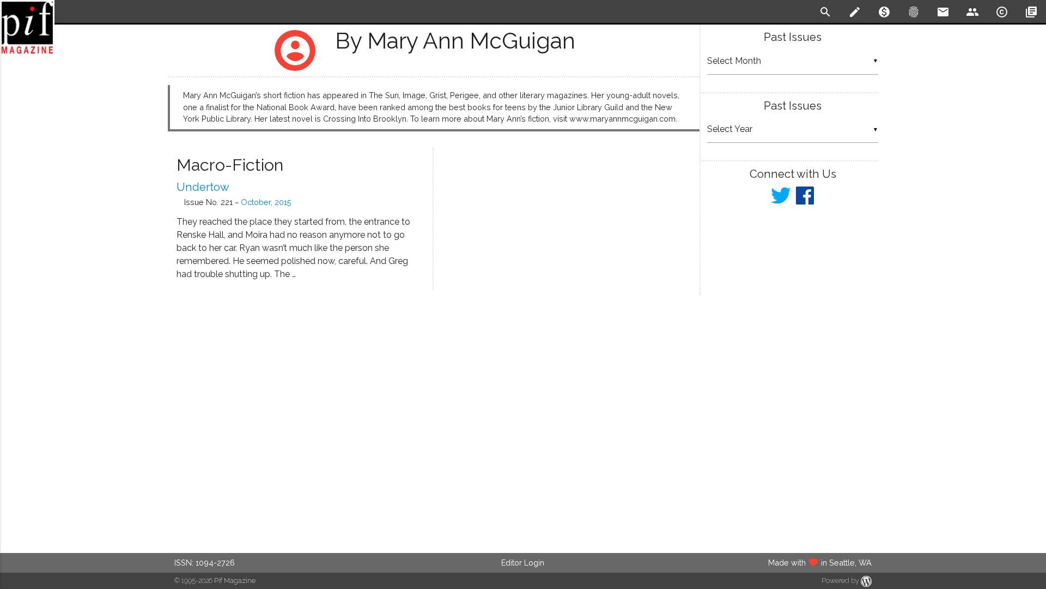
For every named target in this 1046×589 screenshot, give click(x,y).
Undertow (203, 187)
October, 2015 (266, 202)
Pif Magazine (235, 580)
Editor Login (522, 562)
